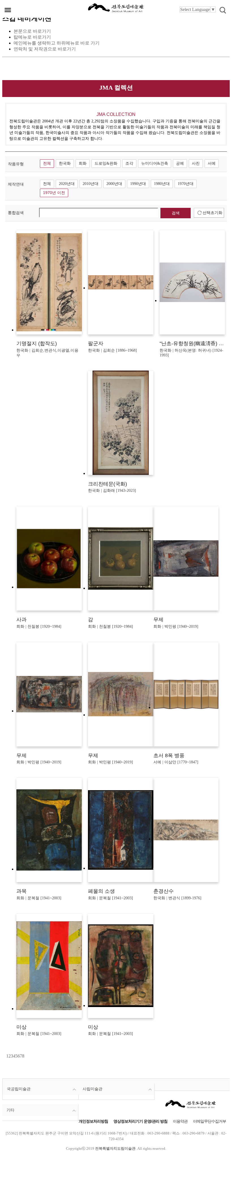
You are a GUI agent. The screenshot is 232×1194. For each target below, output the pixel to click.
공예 (180, 163)
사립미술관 (92, 1089)
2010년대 (90, 184)
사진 (196, 163)
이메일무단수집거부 (209, 1121)
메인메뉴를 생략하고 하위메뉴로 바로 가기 (57, 43)
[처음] (5, 1056)
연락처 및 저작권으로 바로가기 (45, 49)
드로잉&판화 (105, 163)
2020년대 (67, 184)
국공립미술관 (19, 1089)
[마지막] (26, 1056)
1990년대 (138, 184)
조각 (129, 163)
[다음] (24, 1056)
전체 (47, 163)
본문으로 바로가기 (32, 31)
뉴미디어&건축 (154, 163)
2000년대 (114, 184)
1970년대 (186, 184)
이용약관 (180, 1121)
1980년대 (162, 184)
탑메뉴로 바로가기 (32, 37)
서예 (212, 163)
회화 (83, 163)
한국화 (65, 163)
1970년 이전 (54, 193)
